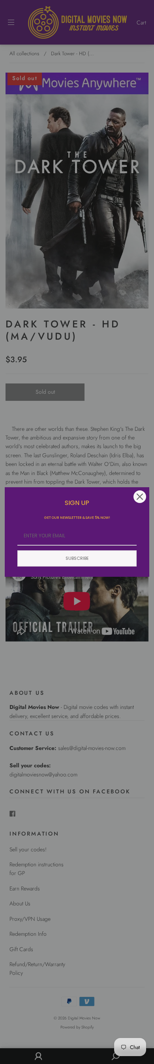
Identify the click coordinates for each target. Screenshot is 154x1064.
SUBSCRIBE (77, 558)
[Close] (139, 496)
